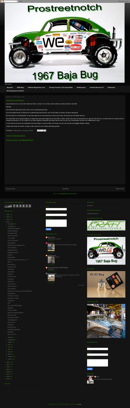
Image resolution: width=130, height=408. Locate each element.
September (11, 339)
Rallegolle (51, 243)
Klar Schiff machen (13, 240)
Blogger (79, 404)
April (9, 352)
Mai (9, 349)
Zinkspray (10, 274)
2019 (8, 369)
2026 (8, 214)
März (9, 354)
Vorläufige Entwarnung (14, 329)
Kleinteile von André (13, 298)
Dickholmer (111, 87)
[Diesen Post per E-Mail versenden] (38, 131)
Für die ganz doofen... (14, 317)
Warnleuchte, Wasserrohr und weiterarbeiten (20, 291)
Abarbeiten (11, 324)
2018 (8, 371)
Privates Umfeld (12, 310)
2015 (8, 379)
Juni (9, 347)
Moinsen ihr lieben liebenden (15, 312)
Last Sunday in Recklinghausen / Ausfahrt (66, 244)
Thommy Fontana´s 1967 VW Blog (58, 267)
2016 (8, 376)
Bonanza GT (51, 237)
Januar (10, 359)
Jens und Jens (12, 284)
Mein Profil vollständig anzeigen (103, 379)
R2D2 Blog (20, 87)
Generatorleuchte (12, 233)
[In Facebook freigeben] (43, 131)
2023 (8, 222)
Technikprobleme (12, 320)
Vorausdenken (11, 243)
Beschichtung (11, 264)
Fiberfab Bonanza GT (97, 87)
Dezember (11, 224)
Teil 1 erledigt (11, 238)
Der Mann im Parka (13, 296)
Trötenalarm (11, 300)
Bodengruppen (52, 273)
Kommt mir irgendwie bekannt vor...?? (18, 259)
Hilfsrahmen (11, 281)
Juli (9, 344)
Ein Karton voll (12, 267)
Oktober (10, 337)
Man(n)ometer (11, 293)
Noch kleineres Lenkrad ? (54, 239)
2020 (8, 367)
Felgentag (10, 308)
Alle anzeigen (81, 285)
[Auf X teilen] (42, 131)
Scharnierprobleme (13, 231)
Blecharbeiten (11, 257)
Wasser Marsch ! (12, 286)
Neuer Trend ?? (12, 334)
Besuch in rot (11, 322)
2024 (8, 219)
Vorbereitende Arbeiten (14, 228)
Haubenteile (11, 269)
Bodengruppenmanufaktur (15, 91)
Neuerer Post (10, 189)
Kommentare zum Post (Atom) (68, 193)
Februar (10, 356)
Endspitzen (11, 279)
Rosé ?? (10, 262)
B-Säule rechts (12, 327)
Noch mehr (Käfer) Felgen (15, 305)
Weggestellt (51, 269)
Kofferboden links (12, 250)
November (11, 226)
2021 (8, 364)
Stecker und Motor (13, 235)
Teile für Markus (12, 247)
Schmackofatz (12, 288)
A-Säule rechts (12, 276)
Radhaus (10, 255)
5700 (9, 303)
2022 (8, 362)
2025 (8, 217)
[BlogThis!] (40, 131)
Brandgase (11, 332)
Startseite (10, 87)
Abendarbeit (11, 272)
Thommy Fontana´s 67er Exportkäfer (61, 87)
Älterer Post (120, 189)
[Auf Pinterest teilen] (45, 131)
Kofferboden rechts (13, 252)
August (10, 342)
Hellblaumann (81, 87)
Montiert (57, 257)
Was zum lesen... (12, 315)
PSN (97, 376)
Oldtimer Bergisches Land (36, 87)
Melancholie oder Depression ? (16, 245)
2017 (8, 374)
